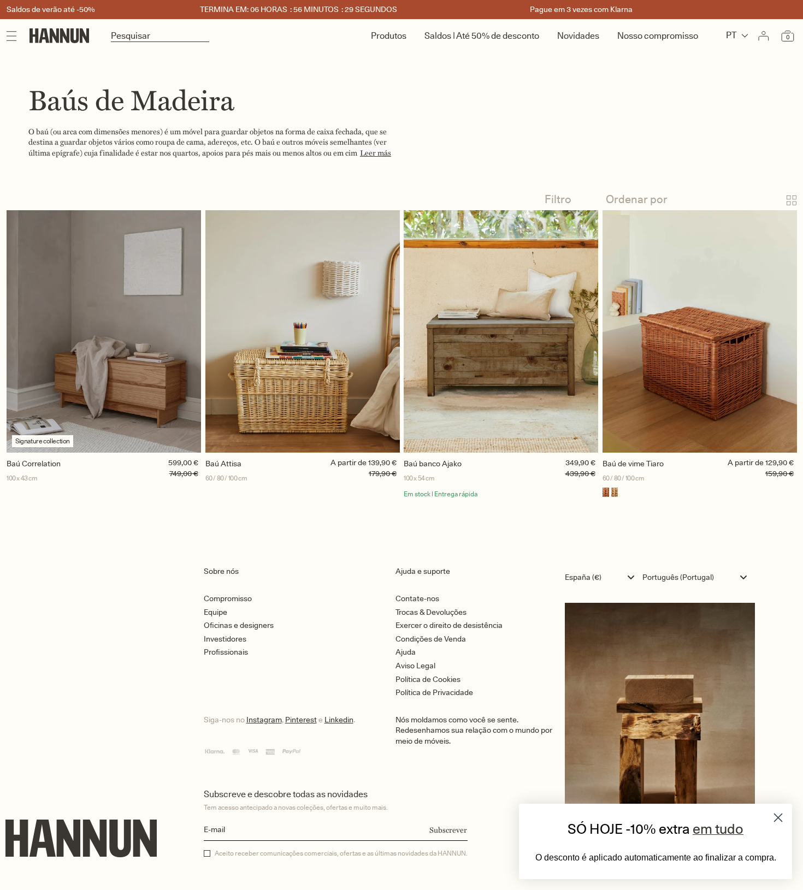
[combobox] (602, 577)
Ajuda (405, 652)
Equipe (215, 612)
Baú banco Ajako (433, 463)
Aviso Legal (415, 665)
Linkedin (338, 719)
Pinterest (301, 719)
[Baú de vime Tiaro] (700, 331)
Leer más (375, 153)
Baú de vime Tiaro (633, 463)
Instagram (264, 719)
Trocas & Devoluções (431, 612)
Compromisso (228, 598)
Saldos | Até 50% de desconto (481, 36)
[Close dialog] (778, 817)
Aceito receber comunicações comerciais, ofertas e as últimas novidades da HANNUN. (341, 853)
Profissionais (226, 652)
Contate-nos (417, 598)
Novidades (578, 36)
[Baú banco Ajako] (501, 331)
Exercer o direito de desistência (449, 625)
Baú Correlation (34, 463)
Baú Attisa (223, 463)
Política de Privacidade (434, 692)
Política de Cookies (427, 679)
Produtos (388, 36)
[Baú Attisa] (302, 331)
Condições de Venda (430, 638)
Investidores (225, 638)
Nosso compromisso (657, 36)
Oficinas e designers (239, 625)
